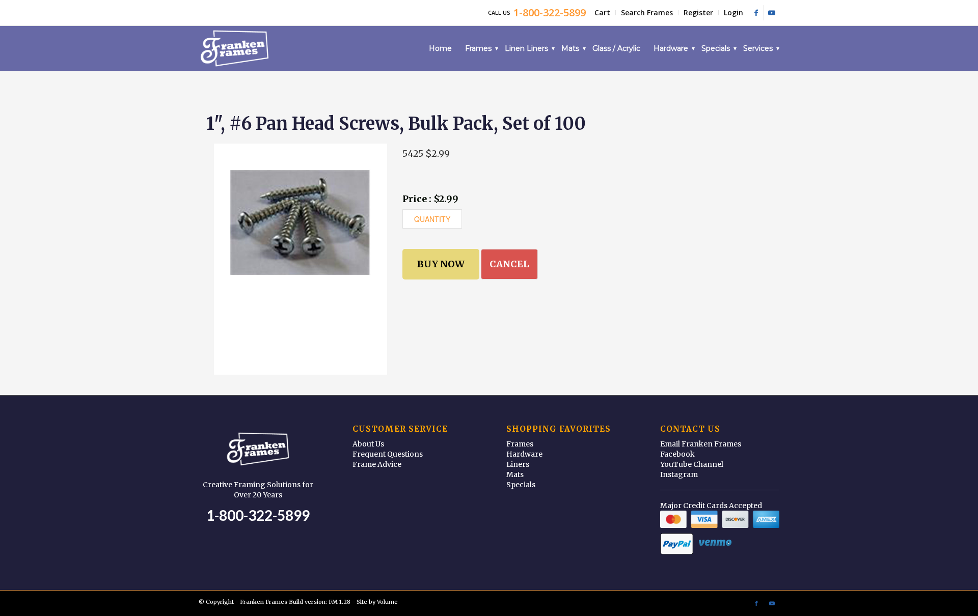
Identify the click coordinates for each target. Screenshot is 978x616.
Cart (602, 12)
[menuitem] (602, 12)
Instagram (679, 474)
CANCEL (509, 264)
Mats (515, 474)
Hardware (524, 454)
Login (733, 12)
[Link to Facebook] (756, 12)
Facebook (677, 454)
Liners (517, 464)
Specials (520, 484)
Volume (387, 601)
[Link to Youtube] (771, 12)
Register (698, 12)
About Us (368, 444)
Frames (519, 444)
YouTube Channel (691, 464)
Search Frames (647, 12)
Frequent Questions (387, 454)
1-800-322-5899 (258, 515)
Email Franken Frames (700, 444)
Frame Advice (376, 464)
